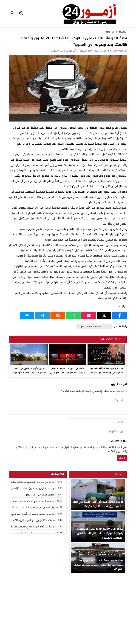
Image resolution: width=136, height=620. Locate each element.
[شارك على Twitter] (104, 315)
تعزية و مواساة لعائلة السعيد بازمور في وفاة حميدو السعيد (106, 370)
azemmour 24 (119, 50)
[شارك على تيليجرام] (42, 315)
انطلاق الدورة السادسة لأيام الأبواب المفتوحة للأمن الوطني (67, 370)
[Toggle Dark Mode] (21, 13)
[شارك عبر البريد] (88, 315)
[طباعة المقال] (27, 315)
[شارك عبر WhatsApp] (73, 315)
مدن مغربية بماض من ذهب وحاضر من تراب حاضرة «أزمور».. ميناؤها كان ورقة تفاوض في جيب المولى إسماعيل (29, 374)
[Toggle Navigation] (124, 13)
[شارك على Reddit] (57, 315)
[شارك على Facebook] (119, 315)
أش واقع (109, 31)
